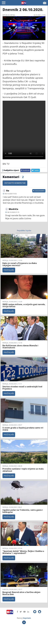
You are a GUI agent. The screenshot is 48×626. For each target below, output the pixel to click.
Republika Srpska (24, 230)
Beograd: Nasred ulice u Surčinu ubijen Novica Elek (21, 593)
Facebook (26, 170)
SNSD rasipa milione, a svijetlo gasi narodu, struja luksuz (23, 305)
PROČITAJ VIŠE (9, 270)
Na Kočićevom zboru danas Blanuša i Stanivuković (20, 346)
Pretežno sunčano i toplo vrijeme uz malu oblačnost (23, 469)
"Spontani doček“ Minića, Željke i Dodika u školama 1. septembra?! (23, 552)
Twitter (36, 170)
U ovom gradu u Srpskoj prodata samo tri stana (22, 428)
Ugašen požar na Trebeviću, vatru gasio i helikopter (22, 511)
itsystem (27, 618)
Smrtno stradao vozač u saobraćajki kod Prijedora (22, 387)
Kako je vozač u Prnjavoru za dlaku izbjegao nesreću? (19, 264)
